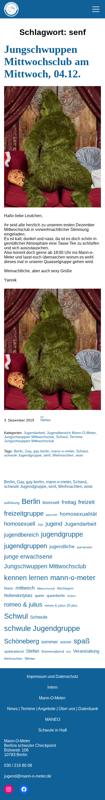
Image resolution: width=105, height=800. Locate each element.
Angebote (47, 709)
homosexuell (19, 524)
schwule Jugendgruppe (23, 455)
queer (39, 595)
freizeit (86, 502)
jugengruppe (84, 547)
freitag (69, 502)
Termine (28, 709)
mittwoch (25, 588)
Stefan (45, 420)
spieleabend (14, 651)
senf (47, 455)
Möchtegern (65, 588)
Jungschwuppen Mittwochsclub (29, 437)
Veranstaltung (86, 651)
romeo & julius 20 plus (61, 605)
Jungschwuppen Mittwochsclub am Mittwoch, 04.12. (46, 61)
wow (79, 455)
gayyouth (51, 514)
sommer (49, 641)
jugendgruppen (25, 546)
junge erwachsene (28, 556)
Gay (28, 451)
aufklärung (11, 503)
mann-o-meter (62, 451)
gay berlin (41, 451)
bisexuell (51, 502)
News (12, 709)
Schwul (62, 437)
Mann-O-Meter (17, 741)
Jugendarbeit (34, 433)
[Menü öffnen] (96, 9)
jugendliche (62, 546)
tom (68, 651)
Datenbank (88, 709)
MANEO (52, 719)
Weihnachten (63, 455)
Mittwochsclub (46, 588)
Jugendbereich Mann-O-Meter (71, 433)
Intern (52, 687)
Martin (8, 588)
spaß (82, 641)
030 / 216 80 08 (18, 765)
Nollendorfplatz (18, 595)
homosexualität (78, 514)
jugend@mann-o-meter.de (27, 776)
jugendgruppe (62, 534)
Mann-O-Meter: (52, 698)
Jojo (40, 524)
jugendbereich (21, 535)
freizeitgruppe (24, 513)
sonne (65, 642)
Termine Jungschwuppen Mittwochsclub (43, 439)
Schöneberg (21, 641)
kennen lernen (26, 578)
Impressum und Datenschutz (52, 676)
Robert (71, 595)
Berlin (18, 451)
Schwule (38, 617)
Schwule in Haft (52, 730)
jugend (54, 524)
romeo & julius (23, 604)
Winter (30, 658)
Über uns (67, 709)
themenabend (53, 651)
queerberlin (56, 595)
